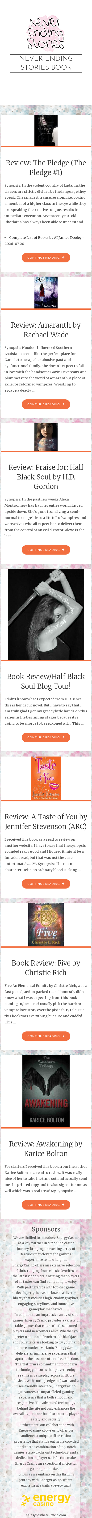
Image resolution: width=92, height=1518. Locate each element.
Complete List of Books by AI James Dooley (45, 237)
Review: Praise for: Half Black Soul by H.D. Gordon (46, 477)
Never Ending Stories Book (46, 63)
